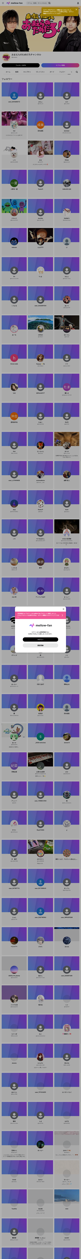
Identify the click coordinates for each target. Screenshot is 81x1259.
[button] (40, 615)
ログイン (40, 639)
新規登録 (40, 645)
